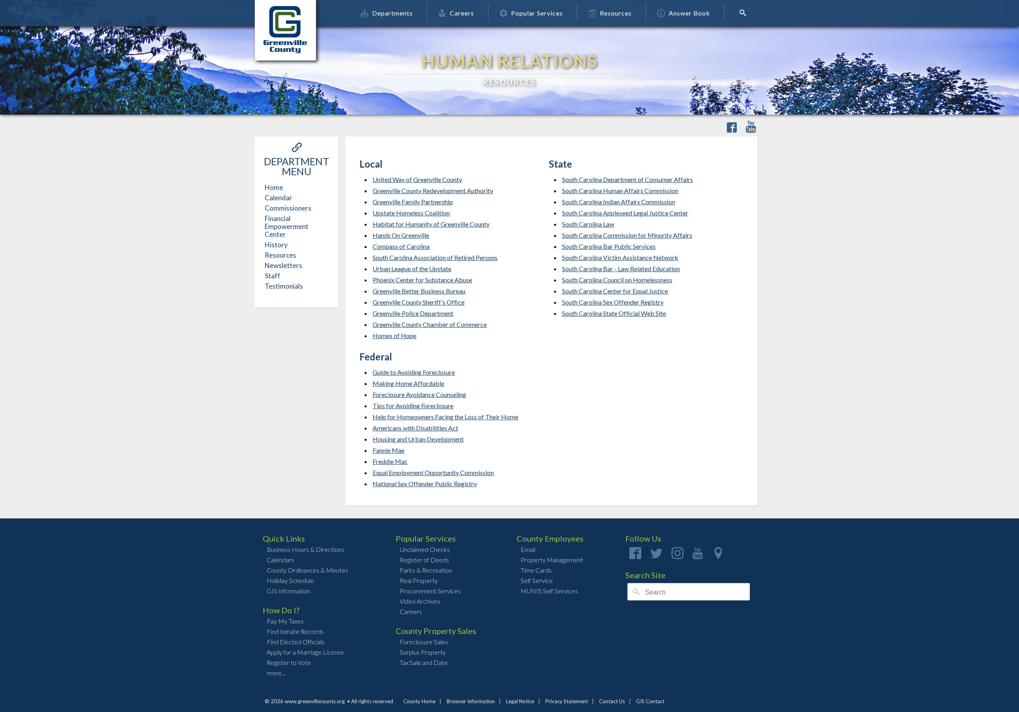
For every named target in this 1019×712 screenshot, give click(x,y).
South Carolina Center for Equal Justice (615, 291)
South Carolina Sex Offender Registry (613, 302)
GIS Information (288, 591)
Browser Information (471, 701)
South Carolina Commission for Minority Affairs (627, 235)
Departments (392, 13)
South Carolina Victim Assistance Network (620, 257)
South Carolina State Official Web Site (614, 313)
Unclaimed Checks (425, 549)
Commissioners (288, 208)
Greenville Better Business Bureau (419, 291)
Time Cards (536, 570)
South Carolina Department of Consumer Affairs (627, 179)
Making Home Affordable (408, 383)
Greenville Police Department (413, 313)
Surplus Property (423, 652)
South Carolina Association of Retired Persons (435, 257)
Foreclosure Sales (424, 641)
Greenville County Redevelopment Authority (433, 190)
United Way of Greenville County (417, 179)
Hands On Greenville (401, 235)
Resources (616, 13)
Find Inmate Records (295, 631)
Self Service (537, 580)
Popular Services (537, 13)
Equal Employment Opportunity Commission (433, 472)
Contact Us (612, 701)
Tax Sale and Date (424, 662)
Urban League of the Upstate (412, 268)
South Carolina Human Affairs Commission (620, 190)
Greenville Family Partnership (413, 201)
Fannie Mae (388, 450)
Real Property (419, 580)
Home (274, 187)
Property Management (552, 559)
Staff (272, 276)
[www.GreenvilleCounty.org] (285, 13)
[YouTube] (698, 555)
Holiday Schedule (290, 580)
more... (276, 673)
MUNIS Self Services (549, 591)
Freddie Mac (390, 461)
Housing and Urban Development (418, 439)
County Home (419, 701)
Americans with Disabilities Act (415, 428)
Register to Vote (289, 662)
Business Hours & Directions (305, 549)
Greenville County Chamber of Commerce (430, 324)
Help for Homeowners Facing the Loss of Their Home (445, 417)
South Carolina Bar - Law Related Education (621, 268)
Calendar (278, 198)
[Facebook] (635, 555)
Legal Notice (520, 701)
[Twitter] (656, 555)
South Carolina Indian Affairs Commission (618, 201)
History (276, 245)
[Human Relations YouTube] (751, 128)
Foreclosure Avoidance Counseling (419, 394)
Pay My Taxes (285, 621)
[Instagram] (677, 555)
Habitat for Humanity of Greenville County (431, 224)
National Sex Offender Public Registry (425, 483)
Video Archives (420, 601)
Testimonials (284, 286)
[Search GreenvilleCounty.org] (745, 13)
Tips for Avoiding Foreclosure (413, 405)
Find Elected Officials (295, 641)
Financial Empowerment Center (286, 226)
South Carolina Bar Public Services (609, 246)
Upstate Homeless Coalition (411, 213)
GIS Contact (650, 701)
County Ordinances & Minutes (307, 570)
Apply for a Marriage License (305, 652)
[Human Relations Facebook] (732, 128)
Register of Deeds (424, 559)
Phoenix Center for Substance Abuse (422, 280)
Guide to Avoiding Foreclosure (414, 372)
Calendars (280, 559)
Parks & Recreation (426, 570)
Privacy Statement (566, 701)
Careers (462, 13)
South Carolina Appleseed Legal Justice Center (625, 213)
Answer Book (689, 13)
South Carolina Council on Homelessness (617, 280)
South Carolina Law (588, 224)
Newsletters (283, 265)
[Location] (718, 555)
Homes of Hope (394, 335)
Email (528, 549)
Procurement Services (430, 591)
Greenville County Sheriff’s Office (419, 302)
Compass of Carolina (401, 246)
